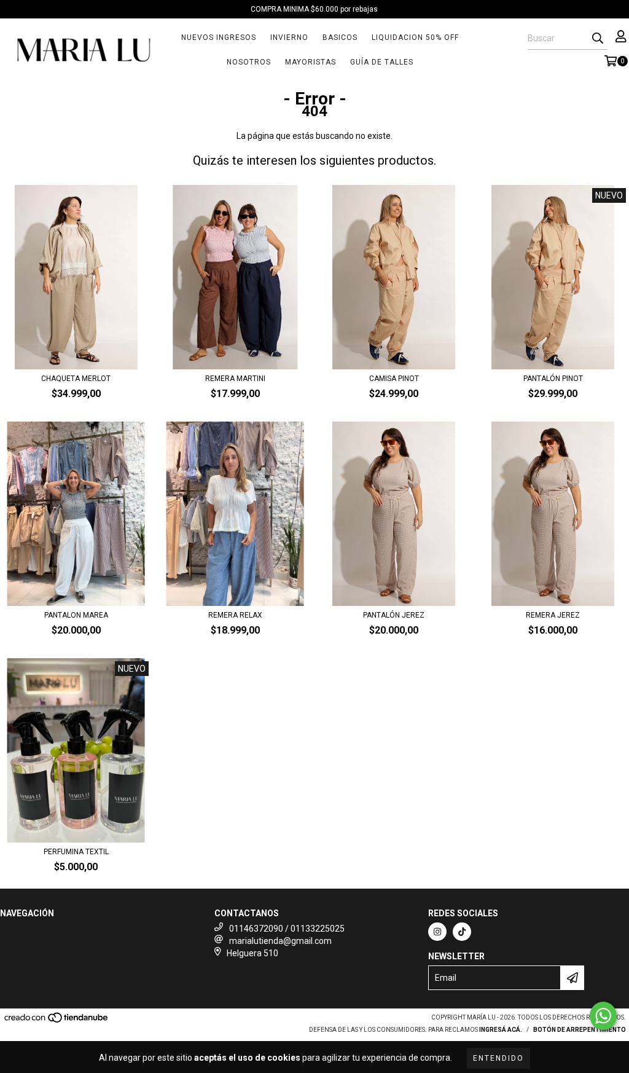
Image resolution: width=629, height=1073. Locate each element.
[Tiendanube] (57, 1021)
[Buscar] (598, 39)
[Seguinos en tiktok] (462, 931)
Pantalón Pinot (553, 378)
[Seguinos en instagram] (437, 931)
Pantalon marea (76, 615)
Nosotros (249, 62)
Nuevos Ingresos (218, 37)
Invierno (289, 37)
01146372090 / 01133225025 (287, 928)
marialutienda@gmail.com (280, 941)
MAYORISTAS (310, 62)
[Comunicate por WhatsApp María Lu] (603, 1016)
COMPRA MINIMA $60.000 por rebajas (314, 9)
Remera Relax (235, 615)
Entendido (498, 1058)
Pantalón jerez (393, 615)
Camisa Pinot (394, 378)
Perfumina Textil (76, 851)
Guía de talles (381, 62)
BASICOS (339, 37)
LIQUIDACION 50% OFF (415, 37)
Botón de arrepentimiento (579, 1029)
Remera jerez (553, 615)
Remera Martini (235, 378)
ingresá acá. (500, 1029)
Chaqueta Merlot (76, 378)
